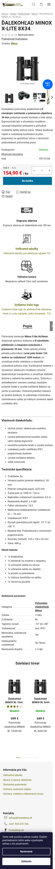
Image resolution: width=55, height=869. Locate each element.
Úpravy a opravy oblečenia (17, 779)
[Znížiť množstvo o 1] (34, 170)
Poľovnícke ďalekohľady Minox (42, 607)
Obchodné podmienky (15, 784)
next (51, 694)
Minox (14, 43)
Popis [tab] (27, 326)
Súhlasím (26, 861)
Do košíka (27, 180)
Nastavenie (26, 851)
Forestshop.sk (16, 830)
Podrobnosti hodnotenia (15, 38)
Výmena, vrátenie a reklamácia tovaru (23, 793)
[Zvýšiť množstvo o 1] (49, 170)
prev (3, 694)
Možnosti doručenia (12, 154)
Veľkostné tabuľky (12, 775)
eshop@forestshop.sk (20, 817)
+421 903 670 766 (18, 824)
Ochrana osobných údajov (17, 789)
